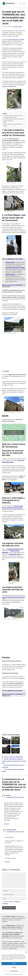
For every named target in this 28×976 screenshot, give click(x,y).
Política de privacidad (15, 974)
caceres (6, 759)
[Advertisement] (14, 353)
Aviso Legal (21, 974)
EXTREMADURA (18, 757)
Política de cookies (8, 974)
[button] (26, 952)
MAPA (5, 122)
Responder (6, 823)
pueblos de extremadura (13, 761)
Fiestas (5, 126)
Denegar (14, 967)
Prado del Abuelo (10, 274)
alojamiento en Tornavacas (15, 259)
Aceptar (14, 963)
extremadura (12, 759)
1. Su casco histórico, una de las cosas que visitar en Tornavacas (12, 116)
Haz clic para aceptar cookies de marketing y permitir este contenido (14, 432)
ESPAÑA (11, 757)
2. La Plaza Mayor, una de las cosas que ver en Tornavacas (13, 119)
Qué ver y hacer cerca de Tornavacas (12, 124)
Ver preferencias (14, 971)
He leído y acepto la (11, 902)
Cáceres (6, 757)
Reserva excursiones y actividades (12, 285)
